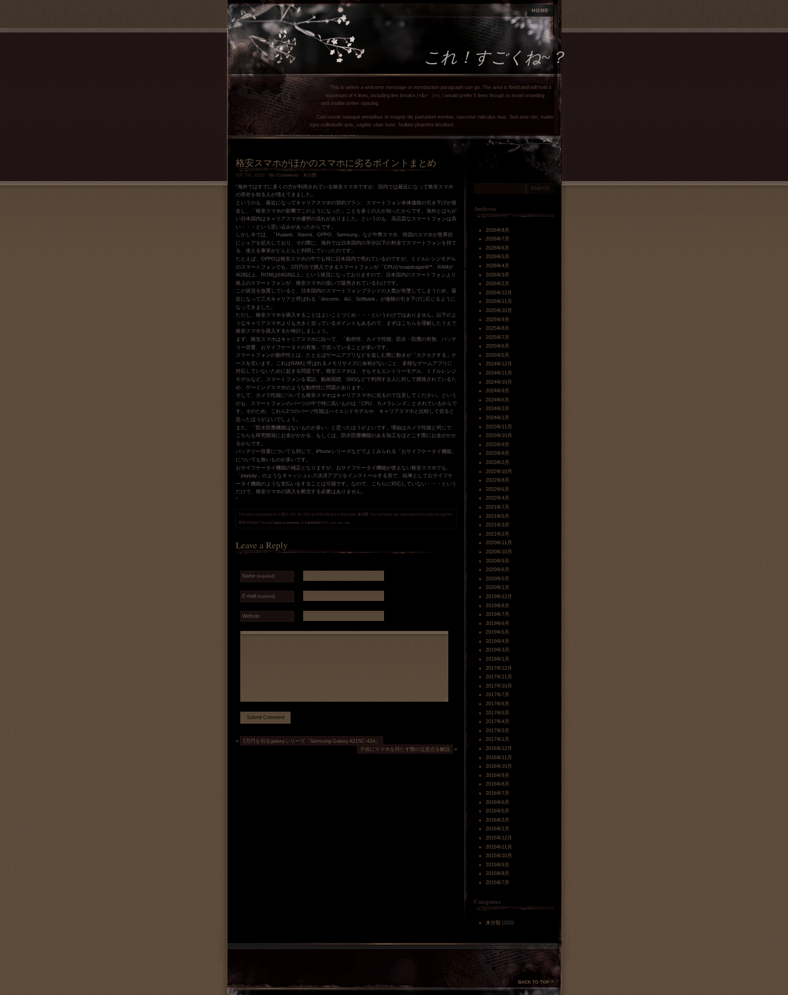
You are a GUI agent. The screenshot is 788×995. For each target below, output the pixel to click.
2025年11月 (499, 301)
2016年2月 (497, 820)
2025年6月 (497, 346)
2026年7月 (497, 238)
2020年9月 (497, 560)
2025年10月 (499, 310)
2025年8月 (497, 328)
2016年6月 (497, 802)
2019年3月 (497, 649)
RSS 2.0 (244, 522)
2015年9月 (497, 864)
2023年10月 (499, 435)
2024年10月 (499, 382)
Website (251, 616)
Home (540, 10)
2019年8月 (497, 605)
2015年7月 (497, 882)
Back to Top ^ (536, 982)
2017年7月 (497, 694)
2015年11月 (499, 846)
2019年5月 (497, 632)
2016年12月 (499, 748)
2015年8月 (497, 873)
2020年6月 (497, 569)
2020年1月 (497, 587)
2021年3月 (497, 524)
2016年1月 (497, 828)
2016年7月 (497, 793)
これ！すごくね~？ (495, 57)
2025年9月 (497, 319)
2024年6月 (497, 399)
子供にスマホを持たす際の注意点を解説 (405, 749)
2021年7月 (497, 507)
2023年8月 (497, 453)
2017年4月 (497, 721)
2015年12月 (499, 837)
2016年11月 (499, 757)
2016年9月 (497, 775)
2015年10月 (499, 855)
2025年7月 (497, 337)
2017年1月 (497, 739)
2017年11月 (499, 676)
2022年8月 (497, 480)
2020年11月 (499, 542)
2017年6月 (497, 703)
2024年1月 (497, 417)
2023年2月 (497, 462)
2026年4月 (497, 265)
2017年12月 (499, 668)
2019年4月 (497, 641)
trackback (312, 522)
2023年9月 (497, 444)
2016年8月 (497, 784)
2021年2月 (497, 534)
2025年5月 (497, 355)
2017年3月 (497, 730)
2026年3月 (497, 274)
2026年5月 (497, 256)
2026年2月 (497, 283)
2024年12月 (499, 363)
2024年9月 (497, 390)
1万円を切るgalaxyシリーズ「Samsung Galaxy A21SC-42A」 (311, 741)
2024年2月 (497, 408)
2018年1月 (497, 659)
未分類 (309, 174)
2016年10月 (499, 766)
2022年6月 (497, 489)
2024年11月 (499, 372)
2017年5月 (497, 712)
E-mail (258, 596)
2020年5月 (497, 578)
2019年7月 (497, 614)
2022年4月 (497, 497)
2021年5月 (497, 516)
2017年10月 (499, 685)
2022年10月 (499, 471)
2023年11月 (499, 426)
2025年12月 (499, 292)
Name (258, 575)
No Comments (284, 174)
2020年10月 (499, 551)
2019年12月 (499, 596)
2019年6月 (497, 623)
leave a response (286, 522)
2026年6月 (497, 247)
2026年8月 (497, 230)
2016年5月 (497, 810)
